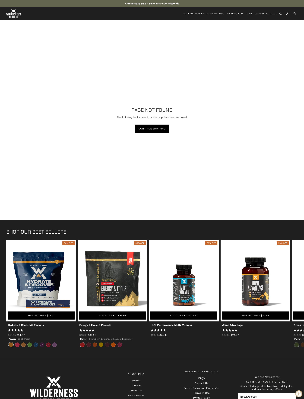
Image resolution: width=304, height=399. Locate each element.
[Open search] (280, 13)
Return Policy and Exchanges (201, 388)
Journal (136, 385)
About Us (136, 390)
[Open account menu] (287, 13)
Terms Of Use (201, 392)
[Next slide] (295, 294)
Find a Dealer (136, 395)
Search (136, 380)
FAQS (201, 378)
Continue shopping (152, 128)
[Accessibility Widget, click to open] (298, 393)
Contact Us (201, 383)
